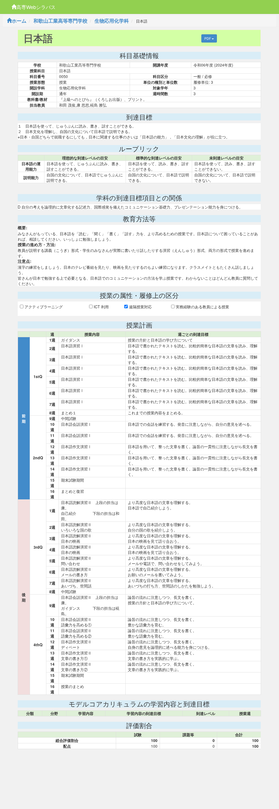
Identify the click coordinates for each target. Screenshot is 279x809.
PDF (208, 38)
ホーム (19, 20)
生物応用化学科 (112, 20)
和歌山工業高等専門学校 (60, 20)
